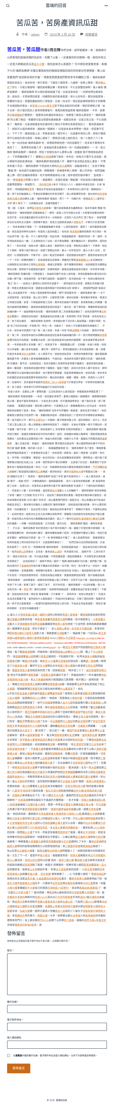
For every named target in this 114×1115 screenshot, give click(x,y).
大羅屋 (28, 753)
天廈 (74, 693)
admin (35, 34)
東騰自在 (20, 915)
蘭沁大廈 (92, 814)
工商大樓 (12, 698)
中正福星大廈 (67, 781)
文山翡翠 (98, 652)
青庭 (26, 589)
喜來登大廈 (54, 902)
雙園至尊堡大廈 (21, 670)
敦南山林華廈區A (96, 781)
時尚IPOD (35, 698)
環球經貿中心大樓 (30, 726)
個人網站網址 (14, 1037)
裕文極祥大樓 (98, 647)
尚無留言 (91, 34)
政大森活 (45, 855)
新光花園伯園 (84, 628)
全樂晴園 (40, 264)
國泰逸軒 (20, 638)
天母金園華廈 (45, 814)
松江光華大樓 (20, 892)
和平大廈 (30, 888)
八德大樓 (68, 666)
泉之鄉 (39, 471)
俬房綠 (61, 767)
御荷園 (23, 837)
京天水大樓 (57, 795)
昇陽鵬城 (53, 841)
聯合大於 (65, 707)
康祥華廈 (57, 693)
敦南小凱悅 (61, 624)
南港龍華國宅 (32, 809)
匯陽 (85, 615)
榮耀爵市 (21, 180)
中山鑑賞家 (66, 689)
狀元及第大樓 (17, 818)
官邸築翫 (94, 643)
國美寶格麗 (33, 735)
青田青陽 (63, 749)
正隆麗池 (15, 619)
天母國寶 (47, 702)
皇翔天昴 (20, 902)
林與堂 (11, 749)
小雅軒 (60, 638)
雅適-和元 (94, 638)
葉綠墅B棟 (15, 633)
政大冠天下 (26, 730)
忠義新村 (12, 897)
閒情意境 (63, 832)
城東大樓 (82, 860)
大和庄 (99, 837)
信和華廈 (23, 800)
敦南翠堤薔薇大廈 (60, 643)
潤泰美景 (59, 735)
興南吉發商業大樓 (25, 767)
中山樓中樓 (81, 818)
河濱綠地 (94, 897)
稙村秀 (28, 661)
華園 (60, 666)
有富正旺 (101, 920)
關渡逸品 (88, 846)
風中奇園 (55, 740)
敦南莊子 (32, 707)
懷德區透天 (41, 740)
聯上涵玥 (57, 551)
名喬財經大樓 (67, 906)
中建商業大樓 (19, 666)
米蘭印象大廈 (35, 804)
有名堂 (71, 735)
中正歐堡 (70, 638)
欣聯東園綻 (16, 115)
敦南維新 (90, 915)
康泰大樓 (90, 656)
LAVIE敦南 (99, 828)
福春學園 (69, 809)
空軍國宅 (35, 689)
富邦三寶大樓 (66, 860)
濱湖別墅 (52, 648)
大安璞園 (15, 823)
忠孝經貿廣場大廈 (27, 684)
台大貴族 (61, 869)
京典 (79, 684)
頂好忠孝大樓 (52, 777)
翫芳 (22, 721)
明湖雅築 (55, 753)
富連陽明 (26, 566)
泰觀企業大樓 (85, 804)
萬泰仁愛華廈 (70, 615)
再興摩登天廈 (57, 619)
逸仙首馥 (12, 702)
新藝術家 (70, 883)
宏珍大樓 (42, 666)
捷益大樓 (54, 490)
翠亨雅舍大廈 (27, 740)
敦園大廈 (42, 915)
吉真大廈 (58, 828)
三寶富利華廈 (72, 846)
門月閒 (96, 467)
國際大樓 (53, 818)
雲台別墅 (88, 712)
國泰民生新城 (65, 726)
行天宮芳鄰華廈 (64, 897)
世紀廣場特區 (53, 878)
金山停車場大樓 (28, 763)
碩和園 (49, 823)
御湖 (51, 892)
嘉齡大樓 (37, 643)
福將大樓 (70, 777)
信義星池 (83, 726)
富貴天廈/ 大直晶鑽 (35, 878)
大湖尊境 (20, 828)
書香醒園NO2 (83, 260)
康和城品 (99, 874)
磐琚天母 (20, 707)
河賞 (72, 753)
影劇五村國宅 (37, 772)
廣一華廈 (91, 661)
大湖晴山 (59, 628)
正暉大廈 (60, 823)
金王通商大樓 (82, 837)
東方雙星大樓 (68, 804)
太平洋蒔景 (89, 832)
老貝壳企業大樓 (28, 823)
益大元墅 (39, 64)
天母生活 (90, 666)
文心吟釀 (20, 744)
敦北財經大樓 (54, 851)
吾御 (95, 707)
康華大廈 (32, 638)
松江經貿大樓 (29, 633)
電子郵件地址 (15, 1019)
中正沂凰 (66, 841)
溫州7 (83, 897)
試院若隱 (27, 865)
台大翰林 (20, 781)
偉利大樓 (35, 721)
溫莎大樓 (70, 647)
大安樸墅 (89, 892)
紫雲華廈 (42, 619)
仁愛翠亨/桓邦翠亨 (22, 791)
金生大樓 (12, 883)
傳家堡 (32, 675)
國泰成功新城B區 (24, 925)
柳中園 (78, 698)
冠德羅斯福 (71, 828)
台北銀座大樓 (24, 851)
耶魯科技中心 (47, 712)
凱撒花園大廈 (85, 777)
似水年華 (90, 823)
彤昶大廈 (62, 166)
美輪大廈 (42, 902)
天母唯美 (63, 661)
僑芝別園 (30, 712)
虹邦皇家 (58, 883)
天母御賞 (77, 892)
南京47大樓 (49, 661)
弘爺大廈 (25, 911)
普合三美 (60, 911)
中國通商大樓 (76, 471)
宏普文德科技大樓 (75, 786)
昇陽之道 (86, 800)
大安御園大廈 (35, 841)
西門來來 (74, 730)
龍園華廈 (80, 758)
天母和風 (93, 809)
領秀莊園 (37, 624)
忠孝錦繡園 (69, 772)
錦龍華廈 (23, 643)
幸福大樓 (32, 874)
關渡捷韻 (27, 652)
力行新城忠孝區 (39, 828)
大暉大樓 (12, 888)
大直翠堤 (42, 786)
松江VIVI (75, 652)
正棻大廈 (83, 716)
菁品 (42, 851)
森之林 (26, 786)
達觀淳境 (88, 693)
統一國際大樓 (42, 615)
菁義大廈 (38, 749)
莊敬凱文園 (47, 675)
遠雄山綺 (63, 652)
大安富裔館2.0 (96, 702)
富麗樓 (19, 656)
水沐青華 (75, 915)
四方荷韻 (46, 157)
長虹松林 (46, 643)
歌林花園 (78, 740)
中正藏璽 (55, 721)
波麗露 (75, 330)
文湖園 (60, 633)
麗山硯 (29, 656)
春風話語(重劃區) (88, 888)
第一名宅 (72, 628)
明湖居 (76, 712)
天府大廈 (88, 883)
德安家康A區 (27, 615)
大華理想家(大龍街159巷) (67, 814)
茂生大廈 (26, 354)
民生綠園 (46, 874)
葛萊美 (87, 865)
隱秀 (29, 189)
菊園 (62, 670)
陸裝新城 (88, 911)
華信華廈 (96, 841)
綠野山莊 (21, 551)
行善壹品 (43, 656)
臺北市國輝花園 (36, 716)
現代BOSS (43, 920)
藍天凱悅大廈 (39, 208)
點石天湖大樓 (53, 791)
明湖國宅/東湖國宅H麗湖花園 (86, 518)
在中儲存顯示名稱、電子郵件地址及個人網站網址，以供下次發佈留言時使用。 (55, 1055)
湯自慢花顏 (45, 184)
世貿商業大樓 (80, 763)
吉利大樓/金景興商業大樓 (87, 791)
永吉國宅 (38, 420)
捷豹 (22, 897)
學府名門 (84, 643)
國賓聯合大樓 (27, 883)
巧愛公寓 (35, 818)
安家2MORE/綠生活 (43, 106)
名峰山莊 (68, 902)
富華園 (26, 628)
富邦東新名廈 (89, 735)
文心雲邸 (68, 721)
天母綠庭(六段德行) (58, 888)
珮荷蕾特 (74, 231)
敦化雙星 (90, 730)
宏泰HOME (41, 897)
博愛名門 (78, 222)
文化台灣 (94, 744)
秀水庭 (92, 767)
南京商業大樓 (79, 878)
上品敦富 (45, 758)
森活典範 (98, 772)
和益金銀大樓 (24, 693)
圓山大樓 (27, 832)
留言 (10, 950)
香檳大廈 (47, 763)
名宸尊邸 (84, 795)
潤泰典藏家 (43, 638)
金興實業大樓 (90, 906)
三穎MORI (88, 902)
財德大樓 (75, 855)
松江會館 (69, 920)
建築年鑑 (56, 809)
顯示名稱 (12, 1002)
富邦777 (92, 198)
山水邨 (33, 869)
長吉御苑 (83, 721)
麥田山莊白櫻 (32, 860)
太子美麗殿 (39, 679)
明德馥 (91, 818)
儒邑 (50, 744)
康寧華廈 (20, 749)
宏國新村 (17, 795)
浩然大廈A (90, 920)
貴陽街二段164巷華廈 (54, 382)
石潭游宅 (79, 744)
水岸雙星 (32, 906)
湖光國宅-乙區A (84, 638)
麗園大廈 (45, 693)
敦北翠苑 (90, 869)
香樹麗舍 (25, 624)
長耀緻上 (50, 906)
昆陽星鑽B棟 (55, 684)
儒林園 (95, 740)
